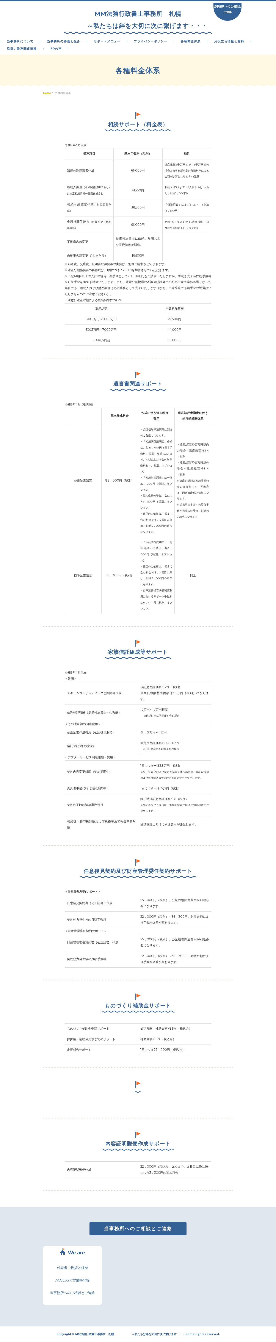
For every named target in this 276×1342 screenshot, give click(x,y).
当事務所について (20, 41)
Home (47, 93)
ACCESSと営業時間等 (72, 1280)
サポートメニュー (107, 41)
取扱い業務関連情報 (22, 48)
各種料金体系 (191, 41)
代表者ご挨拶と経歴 (72, 1268)
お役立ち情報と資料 (229, 41)
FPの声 (56, 48)
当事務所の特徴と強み (63, 41)
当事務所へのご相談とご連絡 (227, 9)
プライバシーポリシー (150, 41)
